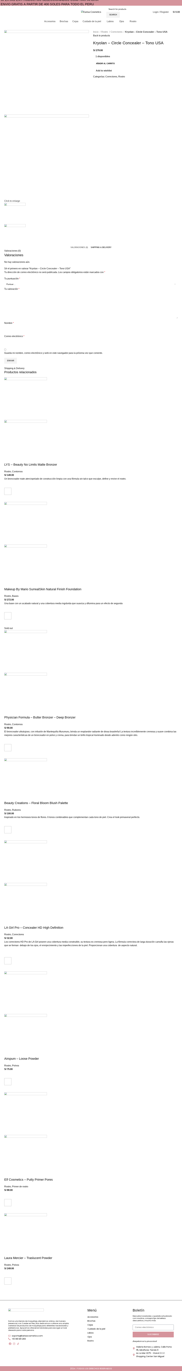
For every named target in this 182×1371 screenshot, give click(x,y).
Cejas (90, 1324)
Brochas (91, 1320)
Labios (90, 1332)
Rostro (90, 1340)
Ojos (89, 1336)
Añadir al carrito (105, 63)
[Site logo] (91, 12)
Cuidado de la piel (96, 1328)
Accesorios (92, 1316)
